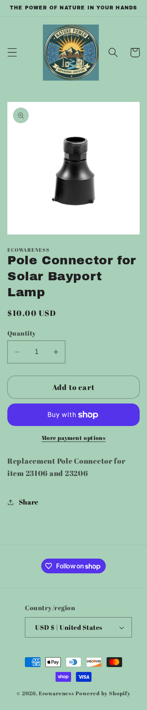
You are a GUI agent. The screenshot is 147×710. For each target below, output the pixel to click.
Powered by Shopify (103, 693)
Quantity (21, 333)
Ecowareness (56, 693)
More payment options (74, 438)
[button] (12, 52)
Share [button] (29, 502)
